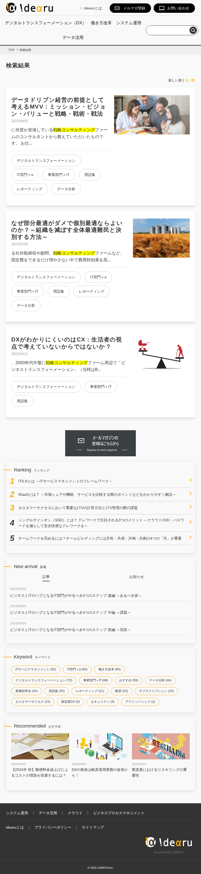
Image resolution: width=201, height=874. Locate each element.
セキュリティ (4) (102, 702)
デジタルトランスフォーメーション (46, 160)
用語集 (89, 175)
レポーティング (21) (90, 691)
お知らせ (136, 577)
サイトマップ (93, 827)
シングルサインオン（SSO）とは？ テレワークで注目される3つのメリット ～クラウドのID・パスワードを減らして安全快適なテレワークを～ (101, 523)
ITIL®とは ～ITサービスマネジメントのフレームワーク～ (65, 481)
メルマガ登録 (134, 8)
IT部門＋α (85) (77, 669)
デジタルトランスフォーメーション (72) (43, 680)
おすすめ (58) (128, 680)
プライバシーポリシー (53, 827)
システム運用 (128, 23)
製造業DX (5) (70, 702)
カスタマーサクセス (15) (32, 702)
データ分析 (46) (160, 680)
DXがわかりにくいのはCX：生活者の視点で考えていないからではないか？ (66, 343)
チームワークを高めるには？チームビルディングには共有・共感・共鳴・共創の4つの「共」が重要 (100, 538)
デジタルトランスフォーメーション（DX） (45, 23)
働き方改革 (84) (109, 669)
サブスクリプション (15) (156, 691)
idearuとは (93, 8)
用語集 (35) (57, 691)
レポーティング (29, 189)
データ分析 (66, 189)
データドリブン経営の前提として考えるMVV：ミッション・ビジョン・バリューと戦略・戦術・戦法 (58, 107)
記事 (46, 577)
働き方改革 (101, 23)
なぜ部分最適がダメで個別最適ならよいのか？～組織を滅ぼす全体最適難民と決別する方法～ (67, 230)
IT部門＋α (25, 175)
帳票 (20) (121, 691)
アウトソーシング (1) (140, 702)
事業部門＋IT (59, 175)
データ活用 (73, 37)
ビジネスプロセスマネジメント (118, 813)
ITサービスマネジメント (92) (35, 669)
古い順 (190, 80)
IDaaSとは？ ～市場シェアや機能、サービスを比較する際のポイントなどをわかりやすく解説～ (97, 494)
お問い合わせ (178, 8)
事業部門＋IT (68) (95, 680)
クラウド (75, 813)
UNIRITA (177, 852)
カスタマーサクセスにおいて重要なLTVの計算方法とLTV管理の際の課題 (78, 508)
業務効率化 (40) (26, 691)
